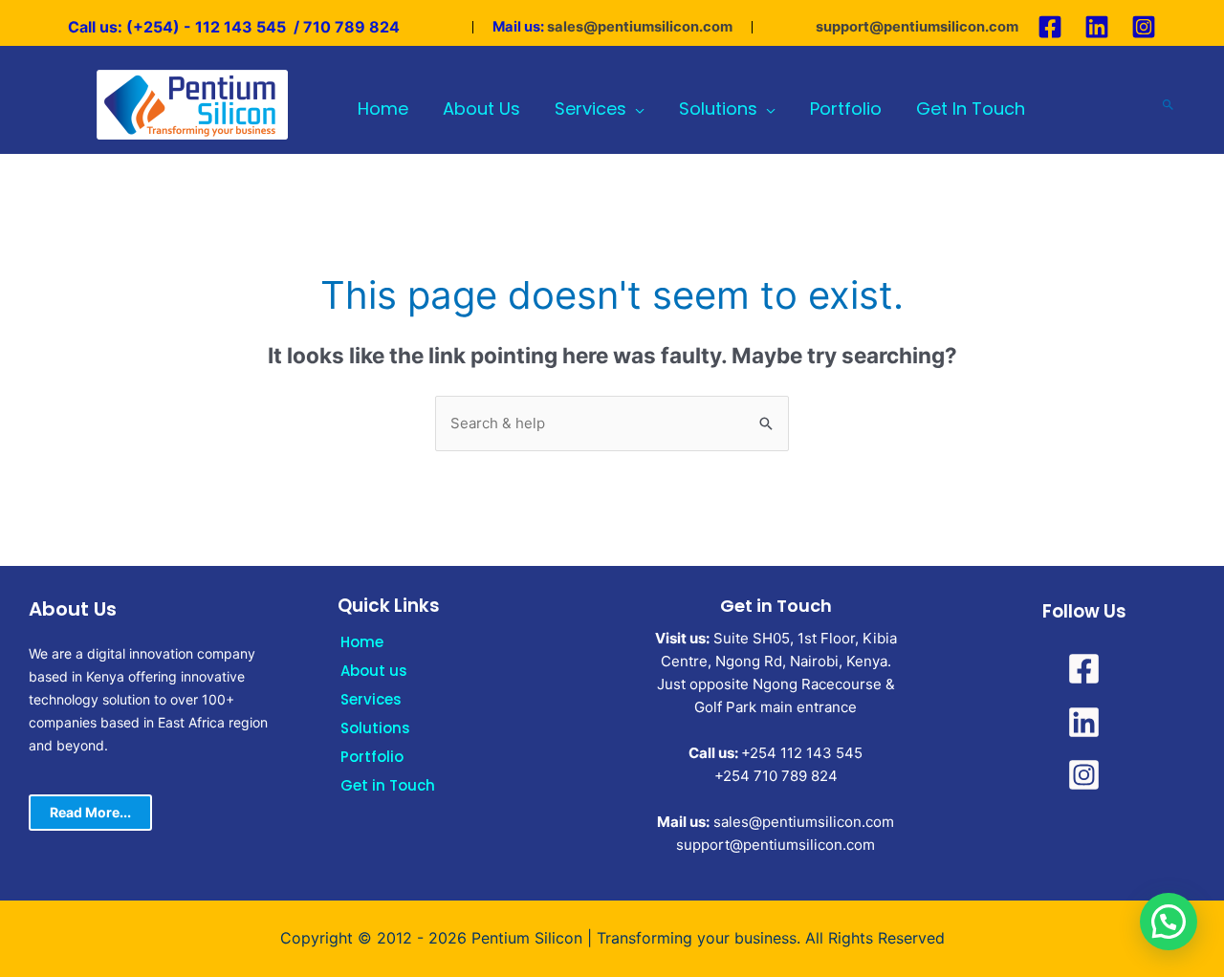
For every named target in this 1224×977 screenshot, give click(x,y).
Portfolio (372, 757)
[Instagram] (1143, 26)
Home (361, 642)
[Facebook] (1050, 26)
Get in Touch (387, 785)
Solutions (375, 728)
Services (371, 699)
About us (373, 671)
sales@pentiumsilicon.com (639, 26)
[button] (1168, 921)
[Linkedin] (1096, 26)
